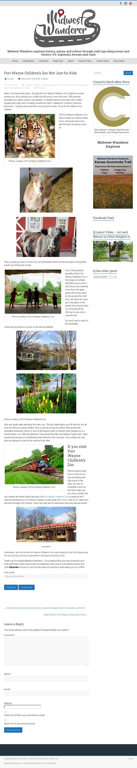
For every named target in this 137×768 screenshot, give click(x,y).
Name (7, 674)
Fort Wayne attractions (48, 85)
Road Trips (58, 61)
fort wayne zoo (81, 85)
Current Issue (102, 61)
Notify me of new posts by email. (19, 723)
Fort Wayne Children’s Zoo (56, 496)
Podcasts (43, 61)
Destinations (28, 61)
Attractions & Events (30, 78)
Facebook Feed (103, 218)
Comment (9, 635)
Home (15, 61)
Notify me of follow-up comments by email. (24, 715)
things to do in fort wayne (21, 88)
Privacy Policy (85, 61)
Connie (10, 78)
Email (7, 689)
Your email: (9, 572)
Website (8, 703)
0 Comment (41, 88)
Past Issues (119, 61)
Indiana (44, 78)
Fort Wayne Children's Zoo (66, 85)
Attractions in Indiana (32, 85)
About (71, 61)
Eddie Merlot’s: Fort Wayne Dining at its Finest (66, 614)
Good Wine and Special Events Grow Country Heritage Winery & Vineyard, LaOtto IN (44, 608)
